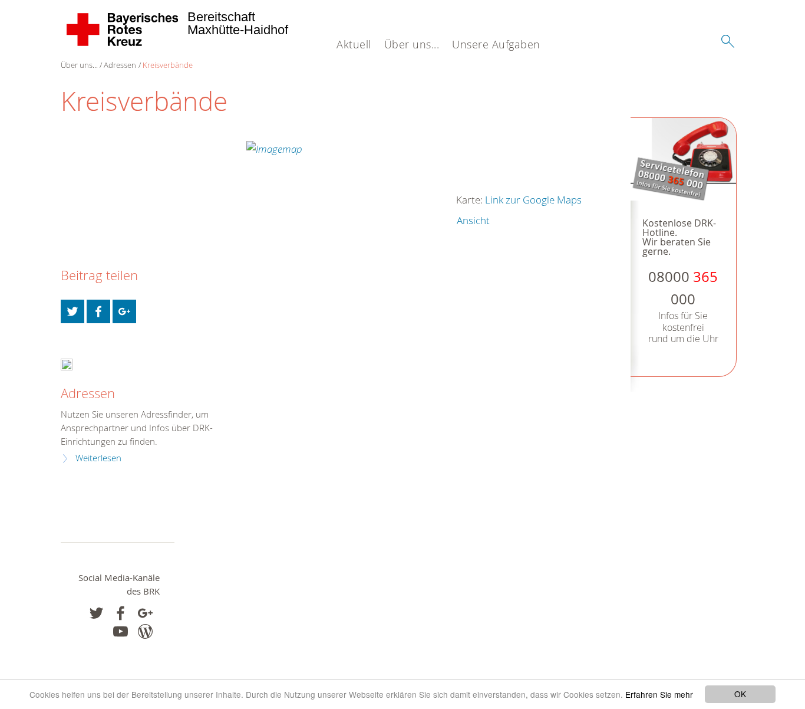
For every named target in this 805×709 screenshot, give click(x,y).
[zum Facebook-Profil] (96, 613)
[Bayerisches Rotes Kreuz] (123, 29)
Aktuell (353, 44)
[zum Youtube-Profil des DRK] (120, 631)
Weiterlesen (98, 458)
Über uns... (412, 44)
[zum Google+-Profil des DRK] (145, 613)
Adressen (120, 65)
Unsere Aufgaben (496, 44)
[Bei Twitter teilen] (72, 311)
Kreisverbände (168, 65)
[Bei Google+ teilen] (124, 311)
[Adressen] (66, 363)
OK (740, 694)
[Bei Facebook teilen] (98, 311)
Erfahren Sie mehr (659, 694)
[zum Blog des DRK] (145, 631)
